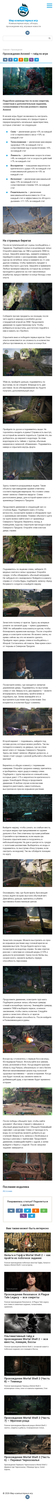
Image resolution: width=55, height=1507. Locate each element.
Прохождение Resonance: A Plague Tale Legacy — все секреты (26, 1296)
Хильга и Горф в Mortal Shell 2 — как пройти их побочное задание (27, 1256)
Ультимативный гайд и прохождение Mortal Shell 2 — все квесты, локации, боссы (26, 1339)
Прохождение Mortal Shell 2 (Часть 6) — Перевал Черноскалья (27, 1458)
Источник (7, 1191)
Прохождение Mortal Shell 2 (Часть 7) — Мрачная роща (27, 1419)
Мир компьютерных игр (23, 20)
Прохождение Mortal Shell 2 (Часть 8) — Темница (27, 1380)
